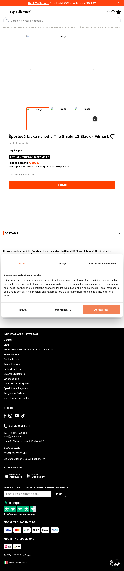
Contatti (8, 339)
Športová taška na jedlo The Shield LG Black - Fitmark (59, 136)
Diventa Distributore (14, 373)
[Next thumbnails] (95, 118)
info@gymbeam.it (13, 436)
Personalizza (60, 309)
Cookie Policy (11, 359)
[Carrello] (118, 12)
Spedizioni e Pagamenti (16, 388)
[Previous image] (30, 70)
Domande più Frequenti (16, 383)
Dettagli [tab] (62, 263)
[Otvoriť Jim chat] (116, 563)
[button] (62, 3)
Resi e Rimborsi (12, 364)
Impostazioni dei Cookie (17, 398)
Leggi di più (15, 150)
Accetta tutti (101, 309)
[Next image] (94, 70)
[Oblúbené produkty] (113, 12)
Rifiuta (22, 309)
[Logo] (20, 12)
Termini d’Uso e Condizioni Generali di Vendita (28, 349)
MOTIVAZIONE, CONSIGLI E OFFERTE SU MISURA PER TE (36, 487)
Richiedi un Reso (13, 369)
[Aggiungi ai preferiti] (112, 136)
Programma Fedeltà (14, 393)
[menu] (5, 12)
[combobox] (62, 21)
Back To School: (38, 3)
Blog (6, 344)
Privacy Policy (11, 354)
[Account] (108, 12)
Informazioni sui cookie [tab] (102, 263)
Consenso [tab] (21, 263)
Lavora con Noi (12, 378)
